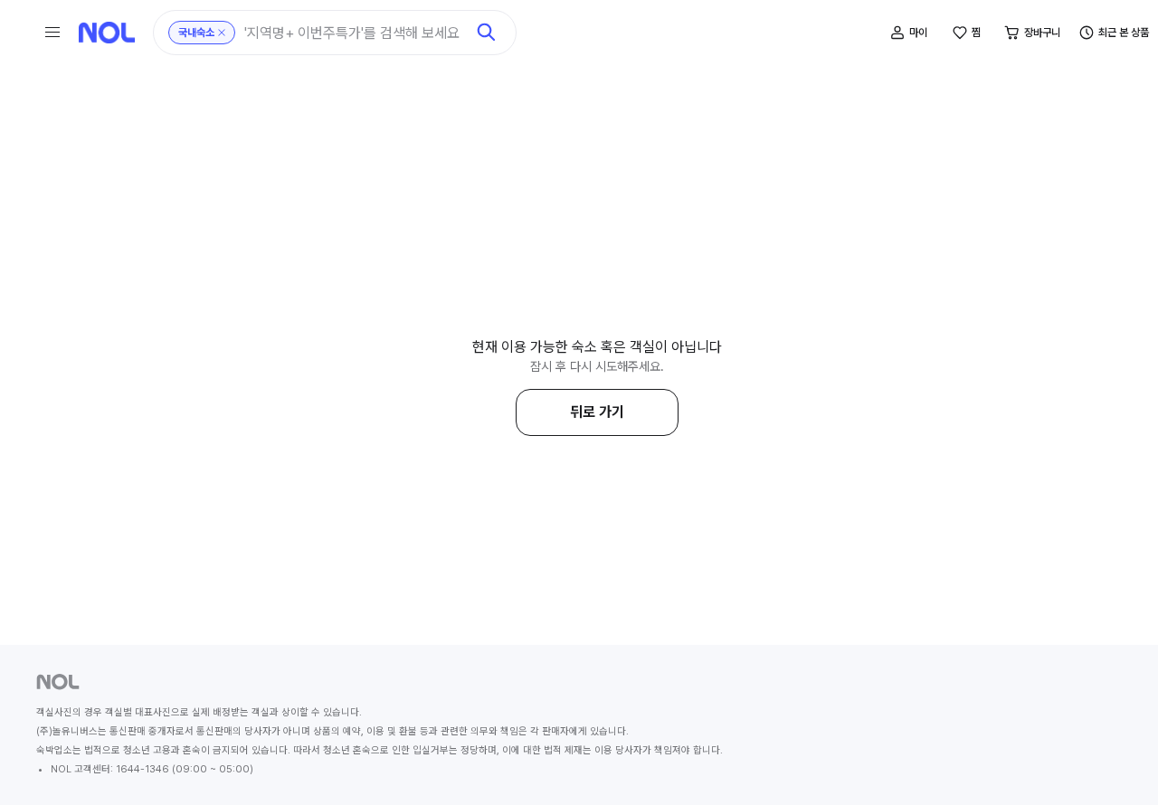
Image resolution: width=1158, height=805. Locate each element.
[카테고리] (52, 32)
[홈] (107, 32)
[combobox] (354, 33)
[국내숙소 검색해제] (221, 32)
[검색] (486, 32)
